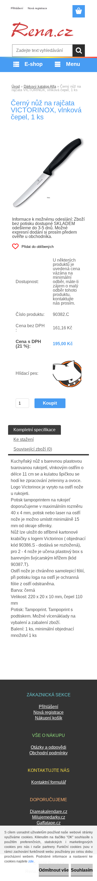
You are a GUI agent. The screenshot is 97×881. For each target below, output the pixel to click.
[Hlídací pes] (67, 373)
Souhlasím (82, 870)
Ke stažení (23, 439)
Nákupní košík (48, 718)
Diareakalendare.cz (48, 811)
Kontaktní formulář (48, 782)
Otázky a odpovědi (48, 747)
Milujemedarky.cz (48, 817)
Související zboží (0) (32, 449)
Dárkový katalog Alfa (40, 86)
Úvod (16, 86)
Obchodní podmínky (48, 753)
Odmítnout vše (54, 870)
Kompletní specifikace (34, 429)
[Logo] (42, 29)
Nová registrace (37, 8)
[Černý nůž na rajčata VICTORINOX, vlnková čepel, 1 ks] (48, 139)
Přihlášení (17, 8)
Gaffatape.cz (49, 823)
